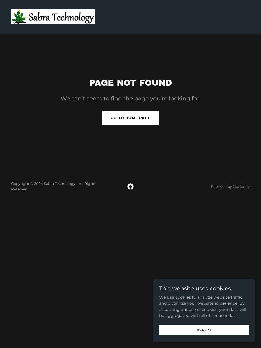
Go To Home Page (130, 118)
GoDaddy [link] (241, 186)
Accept (204, 330)
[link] (53, 16)
